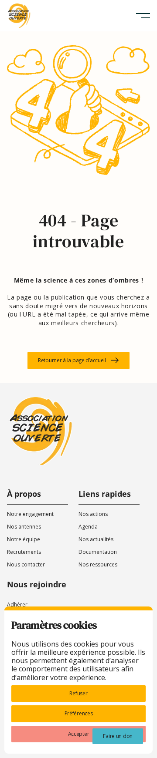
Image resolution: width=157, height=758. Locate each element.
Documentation (97, 552)
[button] (143, 16)
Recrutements (24, 552)
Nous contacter (26, 564)
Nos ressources (97, 564)
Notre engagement (30, 514)
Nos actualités (95, 539)
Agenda (88, 526)
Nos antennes (24, 526)
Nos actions (93, 514)
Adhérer (17, 604)
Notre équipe (23, 539)
